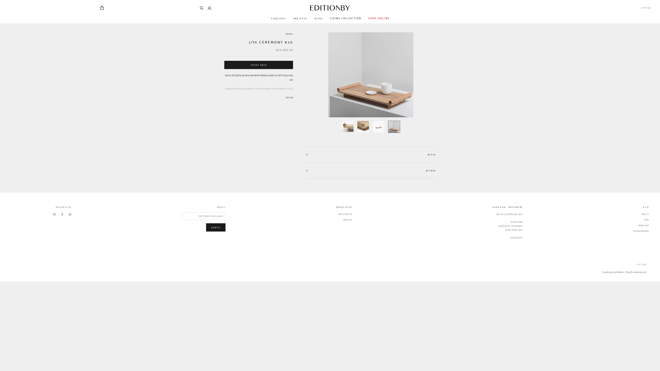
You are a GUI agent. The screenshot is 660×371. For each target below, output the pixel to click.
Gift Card (347, 219)
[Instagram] (54, 214)
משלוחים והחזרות (641, 231)
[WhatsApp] (70, 214)
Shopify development (635, 272)
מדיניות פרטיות (345, 214)
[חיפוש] (202, 8)
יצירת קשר (300, 18)
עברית (647, 7)
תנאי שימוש (643, 225)
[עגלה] (102, 8)
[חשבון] (209, 8)
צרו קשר (645, 214)
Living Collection (345, 18)
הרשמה (216, 227)
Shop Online (378, 18)
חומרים (431, 170)
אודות (319, 18)
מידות (432, 154)
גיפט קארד (278, 18)
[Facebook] (62, 214)
